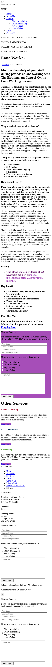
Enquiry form (8, 327)
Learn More (6, 424)
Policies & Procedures (15, 486)
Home (9, 14)
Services (9, 18)
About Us (10, 16)
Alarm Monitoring (19, 21)
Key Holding (17, 26)
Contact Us (11, 33)
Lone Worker (17, 28)
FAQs (8, 31)
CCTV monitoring (19, 23)
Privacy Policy (12, 483)
